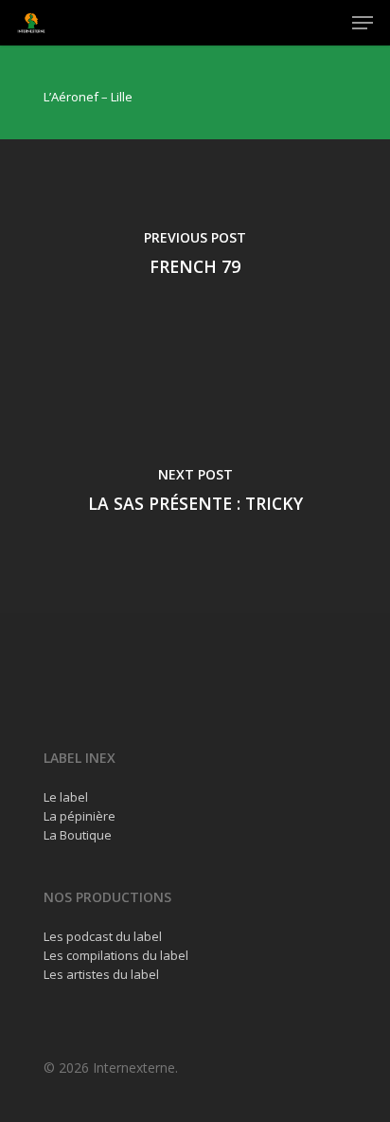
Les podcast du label (103, 936)
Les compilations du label (116, 955)
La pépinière (79, 815)
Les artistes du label (101, 974)
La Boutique (78, 834)
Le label (66, 796)
